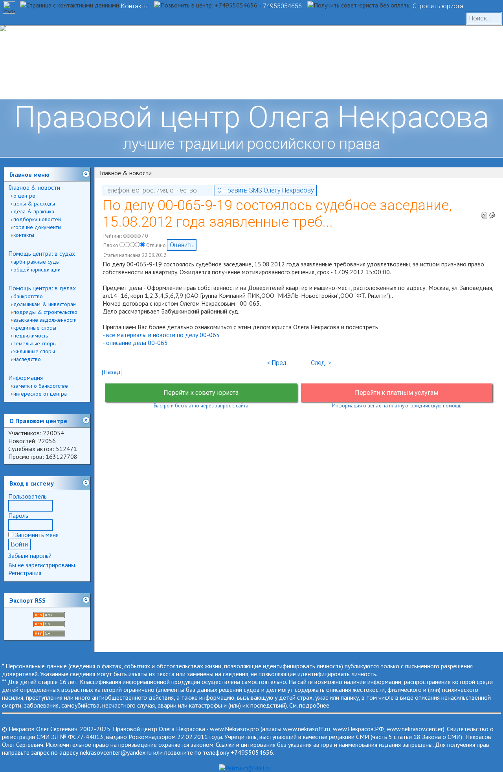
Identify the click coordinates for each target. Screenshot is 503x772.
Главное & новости (34, 187)
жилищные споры (34, 351)
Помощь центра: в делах (42, 288)
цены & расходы (34, 203)
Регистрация (24, 573)
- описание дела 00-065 (135, 343)
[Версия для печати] (484, 213)
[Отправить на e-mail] (492, 213)
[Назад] (112, 372)
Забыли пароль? (29, 555)
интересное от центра (40, 393)
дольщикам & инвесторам (45, 304)
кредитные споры (34, 327)
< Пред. (277, 363)
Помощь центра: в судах (41, 253)
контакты (23, 234)
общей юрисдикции (37, 269)
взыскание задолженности (45, 319)
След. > (321, 363)
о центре (24, 195)
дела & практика (33, 211)
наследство (27, 359)
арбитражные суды (36, 261)
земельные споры (35, 343)
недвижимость (30, 335)
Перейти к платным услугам (396, 392)
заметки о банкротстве (40, 385)
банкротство (28, 296)
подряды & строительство (45, 311)
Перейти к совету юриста (201, 392)
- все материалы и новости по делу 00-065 (161, 335)
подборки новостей (37, 219)
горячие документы (37, 227)
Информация (25, 377)
